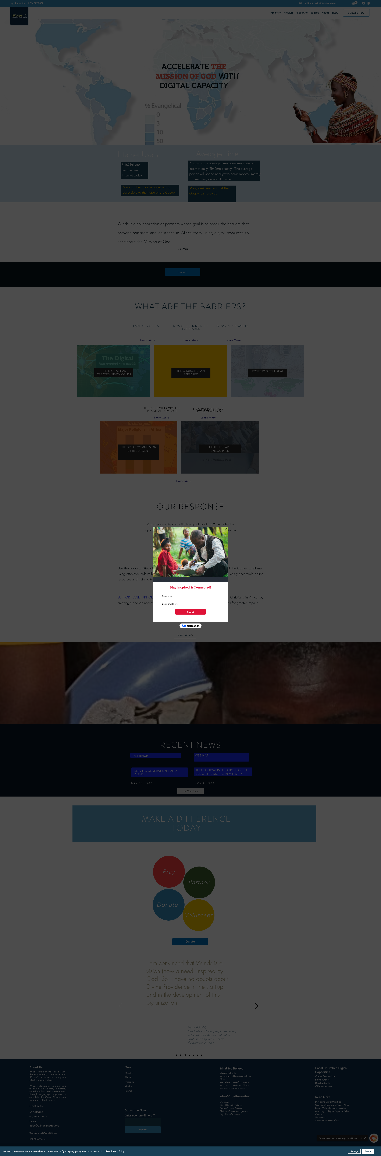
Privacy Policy (117, 1151)
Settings (354, 1151)
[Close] (377, 1151)
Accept (368, 1151)
